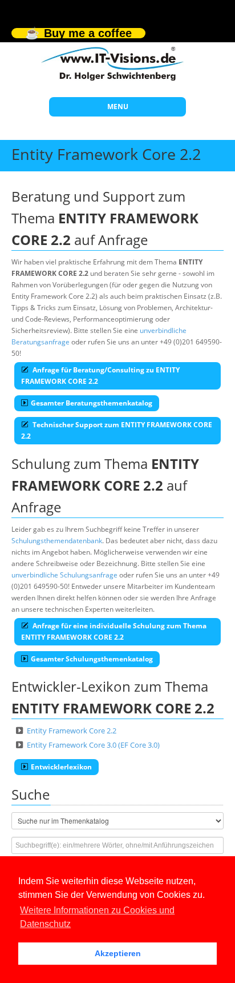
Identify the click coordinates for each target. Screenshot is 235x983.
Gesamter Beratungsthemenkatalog (91, 403)
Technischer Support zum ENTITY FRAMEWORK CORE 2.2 (116, 430)
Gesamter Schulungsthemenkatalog (92, 659)
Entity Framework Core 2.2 (71, 730)
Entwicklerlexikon (61, 767)
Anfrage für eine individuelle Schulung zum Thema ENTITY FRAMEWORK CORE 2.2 (113, 631)
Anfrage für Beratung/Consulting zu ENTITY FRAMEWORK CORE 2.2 (100, 375)
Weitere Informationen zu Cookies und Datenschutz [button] (97, 917)
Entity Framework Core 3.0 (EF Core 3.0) (93, 745)
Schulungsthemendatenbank (56, 540)
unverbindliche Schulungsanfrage (64, 575)
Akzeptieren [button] (118, 953)
